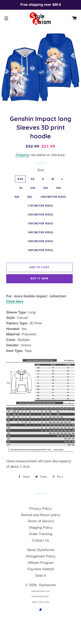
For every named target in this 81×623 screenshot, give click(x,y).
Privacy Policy (40, 509)
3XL (46, 187)
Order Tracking (40, 534)
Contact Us (40, 540)
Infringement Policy (40, 556)
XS (33, 179)
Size (40, 170)
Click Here (14, 302)
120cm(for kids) (40, 214)
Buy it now (39, 278)
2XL (33, 187)
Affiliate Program (41, 563)
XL (21, 187)
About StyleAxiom (40, 550)
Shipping (22, 155)
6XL (30, 196)
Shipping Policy (41, 528)
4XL (58, 187)
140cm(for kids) (40, 232)
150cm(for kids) (40, 241)
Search (40, 576)
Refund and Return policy (40, 515)
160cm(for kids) (40, 250)
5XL (17, 196)
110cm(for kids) (40, 205)
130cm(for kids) (40, 223)
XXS (20, 179)
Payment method (40, 569)
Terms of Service (40, 521)
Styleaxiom (47, 585)
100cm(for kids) (53, 196)
